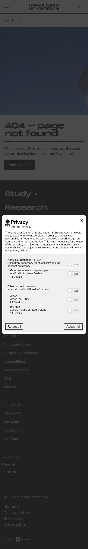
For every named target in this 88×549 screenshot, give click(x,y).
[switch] (74, 263)
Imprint (15, 226)
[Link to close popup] (82, 221)
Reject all (14, 326)
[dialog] (44, 274)
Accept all (73, 326)
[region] (44, 287)
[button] (70, 264)
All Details (16, 276)
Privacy (26, 226)
